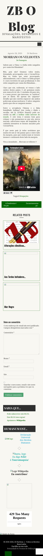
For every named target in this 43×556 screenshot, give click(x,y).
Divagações (23, 196)
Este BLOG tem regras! (16, 417)
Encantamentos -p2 (32, 204)
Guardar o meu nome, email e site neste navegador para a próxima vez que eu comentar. (19, 387)
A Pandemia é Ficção (10, 204)
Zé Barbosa (32, 53)
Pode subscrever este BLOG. (18, 414)
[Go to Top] (8, 553)
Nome (7, 358)
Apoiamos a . (16, 420)
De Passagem (21, 60)
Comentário (9, 333)
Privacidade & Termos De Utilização (21, 549)
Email (6, 367)
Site (5, 374)
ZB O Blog (21, 18)
